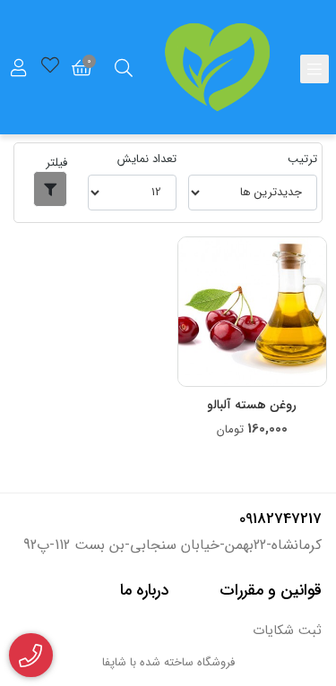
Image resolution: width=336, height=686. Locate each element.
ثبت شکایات (287, 631)
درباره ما (144, 590)
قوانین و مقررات (271, 590)
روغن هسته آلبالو (252, 405)
